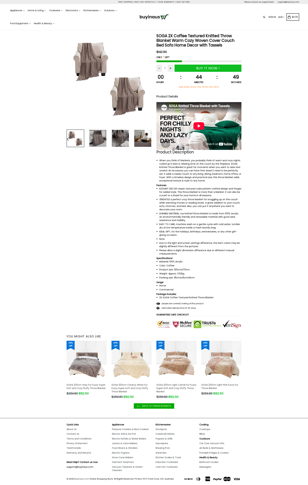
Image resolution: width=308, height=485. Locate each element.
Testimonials (74, 448)
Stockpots (161, 429)
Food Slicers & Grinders (124, 448)
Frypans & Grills (164, 438)
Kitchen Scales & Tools (168, 457)
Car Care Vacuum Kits (211, 443)
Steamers (161, 452)
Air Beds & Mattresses (211, 448)
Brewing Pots (163, 448)
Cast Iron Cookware (167, 466)
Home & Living (36, 10)
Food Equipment (19, 23)
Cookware (55, 10)
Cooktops (204, 429)
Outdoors (109, 10)
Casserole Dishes (165, 433)
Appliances (16, 10)
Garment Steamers (123, 462)
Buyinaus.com (81, 478)
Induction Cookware (167, 462)
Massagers (205, 466)
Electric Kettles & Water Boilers (129, 438)
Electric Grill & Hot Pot (124, 433)
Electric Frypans (120, 452)
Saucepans (162, 443)
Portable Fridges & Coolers (214, 452)
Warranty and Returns (79, 452)
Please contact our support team (259, 2)
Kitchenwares (91, 10)
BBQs (202, 433)
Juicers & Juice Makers (124, 443)
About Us (72, 429)
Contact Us (73, 433)
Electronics (72, 10)
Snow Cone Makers (122, 457)
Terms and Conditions (79, 438)
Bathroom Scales (208, 462)
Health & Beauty (43, 23)
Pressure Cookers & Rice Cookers (130, 429)
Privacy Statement (77, 443)
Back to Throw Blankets (156, 406)
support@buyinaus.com (288, 2)
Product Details (167, 96)
